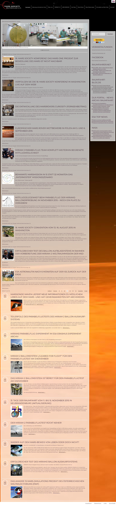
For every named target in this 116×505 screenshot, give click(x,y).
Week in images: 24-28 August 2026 (102, 120)
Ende (86, 291)
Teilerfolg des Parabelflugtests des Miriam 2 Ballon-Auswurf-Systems (48, 318)
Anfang (50, 291)
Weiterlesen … (5, 75)
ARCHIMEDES (65, 7)
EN (113, 1)
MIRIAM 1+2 (57, 7)
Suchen (110, 34)
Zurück (55, 291)
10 (64, 291)
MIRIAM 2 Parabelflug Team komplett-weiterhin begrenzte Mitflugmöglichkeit (49, 151)
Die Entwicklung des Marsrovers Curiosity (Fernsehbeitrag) (50, 106)
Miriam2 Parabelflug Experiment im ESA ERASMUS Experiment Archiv (46, 335)
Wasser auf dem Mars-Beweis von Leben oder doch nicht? (45, 442)
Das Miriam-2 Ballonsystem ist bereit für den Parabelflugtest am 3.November (47, 379)
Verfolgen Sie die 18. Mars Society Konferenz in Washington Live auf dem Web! (50, 83)
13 (72, 291)
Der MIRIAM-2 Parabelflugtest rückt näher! (36, 423)
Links (105, 503)
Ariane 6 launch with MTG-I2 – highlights (103, 121)
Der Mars (73, 7)
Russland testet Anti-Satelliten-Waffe (102, 88)
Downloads (112, 503)
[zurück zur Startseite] (11, 5)
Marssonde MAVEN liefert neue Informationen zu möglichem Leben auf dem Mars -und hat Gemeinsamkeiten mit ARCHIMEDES (47, 295)
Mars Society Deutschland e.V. (9, 21)
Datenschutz (97, 503)
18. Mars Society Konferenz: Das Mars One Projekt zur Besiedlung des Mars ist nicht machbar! (46, 59)
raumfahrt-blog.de (99, 81)
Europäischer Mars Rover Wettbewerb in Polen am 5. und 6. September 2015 (50, 129)
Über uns (50, 7)
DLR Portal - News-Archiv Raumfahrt (103, 99)
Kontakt (112, 7)
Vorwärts (80, 291)
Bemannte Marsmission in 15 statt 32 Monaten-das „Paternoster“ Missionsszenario (44, 175)
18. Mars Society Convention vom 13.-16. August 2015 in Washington (45, 229)
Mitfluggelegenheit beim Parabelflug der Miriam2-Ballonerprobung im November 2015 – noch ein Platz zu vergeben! (47, 200)
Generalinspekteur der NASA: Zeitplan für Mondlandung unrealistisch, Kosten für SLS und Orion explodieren (103, 91)
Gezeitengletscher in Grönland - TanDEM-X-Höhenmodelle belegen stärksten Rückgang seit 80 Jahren (102, 110)
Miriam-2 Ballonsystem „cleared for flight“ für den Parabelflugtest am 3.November (41, 357)
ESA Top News (99, 117)
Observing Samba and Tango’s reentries (103, 122)
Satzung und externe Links (39, 7)
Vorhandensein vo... (31, 304)
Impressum (88, 503)
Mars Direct (81, 7)
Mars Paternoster (90, 7)
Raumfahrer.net (101, 64)
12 (70, 291)
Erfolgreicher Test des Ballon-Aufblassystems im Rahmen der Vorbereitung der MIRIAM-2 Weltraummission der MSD (49, 252)
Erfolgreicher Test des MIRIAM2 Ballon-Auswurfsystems (44, 461)
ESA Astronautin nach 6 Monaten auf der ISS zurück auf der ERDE (50, 273)
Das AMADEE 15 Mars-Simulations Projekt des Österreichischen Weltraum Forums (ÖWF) (47, 482)
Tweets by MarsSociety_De (98, 53)
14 (75, 291)
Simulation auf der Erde (102, 7)
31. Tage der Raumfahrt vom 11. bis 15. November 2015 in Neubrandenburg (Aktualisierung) (41, 401)
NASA (94, 128)
